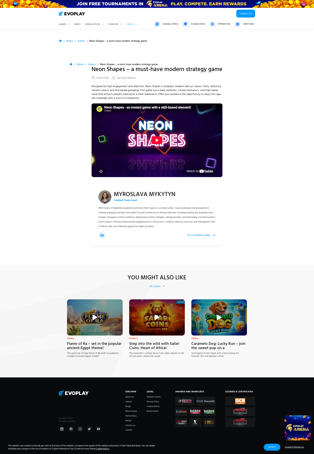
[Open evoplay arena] (298, 428)
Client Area (248, 24)
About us (129, 397)
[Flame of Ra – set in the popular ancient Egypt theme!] (95, 317)
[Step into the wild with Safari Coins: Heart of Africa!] (157, 317)
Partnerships (131, 416)
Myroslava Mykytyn (126, 78)
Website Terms (153, 397)
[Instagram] (80, 429)
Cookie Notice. (102, 449)
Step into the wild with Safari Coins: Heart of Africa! (154, 346)
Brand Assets (152, 411)
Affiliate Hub (224, 24)
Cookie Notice (153, 406)
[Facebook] (71, 429)
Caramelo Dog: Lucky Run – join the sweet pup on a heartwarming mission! (218, 346)
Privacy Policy (153, 401)
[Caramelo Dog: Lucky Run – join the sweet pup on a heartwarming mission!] (219, 317)
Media (130, 24)
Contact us (130, 425)
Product (133, 338)
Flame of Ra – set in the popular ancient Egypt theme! (94, 346)
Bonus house (93, 24)
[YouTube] (98, 429)
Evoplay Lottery (170, 24)
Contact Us (245, 14)
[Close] (308, 417)
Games (128, 401)
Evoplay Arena (198, 24)
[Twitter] (89, 429)
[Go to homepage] (72, 13)
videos (81, 41)
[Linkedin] (62, 429)
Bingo (77, 24)
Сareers (128, 430)
